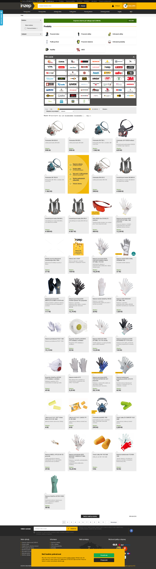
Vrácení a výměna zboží (105, 1)
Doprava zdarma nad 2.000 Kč (30, 542)
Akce (88, 115)
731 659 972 (39, 1)
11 (103, 522)
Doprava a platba (70, 1)
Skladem (105, 109)
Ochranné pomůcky (105, 11)
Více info (131, 20)
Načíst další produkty (90, 516)
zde (63, 561)
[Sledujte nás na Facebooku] (131, 530)
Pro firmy (79, 1)
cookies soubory (71, 558)
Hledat (83, 6)
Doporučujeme (54, 115)
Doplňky (119, 11)
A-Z (60, 115)
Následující (114, 522)
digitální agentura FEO (129, 566)
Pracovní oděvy (42, 11)
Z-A (63, 115)
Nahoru (133, 516)
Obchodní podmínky (56, 546)
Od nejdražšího (78, 115)
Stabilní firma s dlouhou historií (30, 546)
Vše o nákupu (54, 544)
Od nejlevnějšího (69, 115)
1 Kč (51, 109)
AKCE (131, 11)
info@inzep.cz (50, 1)
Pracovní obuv (27, 11)
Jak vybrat (94, 1)
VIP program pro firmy (28, 548)
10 (98, 522)
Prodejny (61, 1)
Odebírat (73, 528)
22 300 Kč (95, 109)
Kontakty (86, 1)
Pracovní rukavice (88, 11)
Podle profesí (73, 11)
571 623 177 (29, 1)
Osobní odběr (25, 544)
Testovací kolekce (32, 28)
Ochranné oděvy (57, 11)
